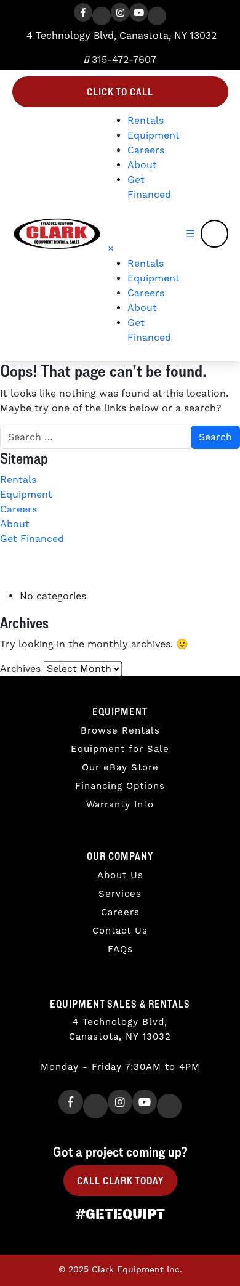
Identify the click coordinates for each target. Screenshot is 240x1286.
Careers (145, 150)
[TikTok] (157, 16)
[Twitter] (101, 16)
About (142, 165)
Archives (20, 669)
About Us (120, 875)
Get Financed (32, 539)
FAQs (120, 949)
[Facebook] (83, 12)
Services (120, 894)
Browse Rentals (120, 731)
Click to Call (120, 91)
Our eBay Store (120, 768)
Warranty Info (120, 805)
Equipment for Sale (120, 749)
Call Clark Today (120, 1180)
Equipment (153, 135)
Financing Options (120, 786)
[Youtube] (138, 12)
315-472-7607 (122, 60)
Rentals (145, 121)
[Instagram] (120, 12)
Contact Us (120, 931)
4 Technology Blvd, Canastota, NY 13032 (120, 36)
